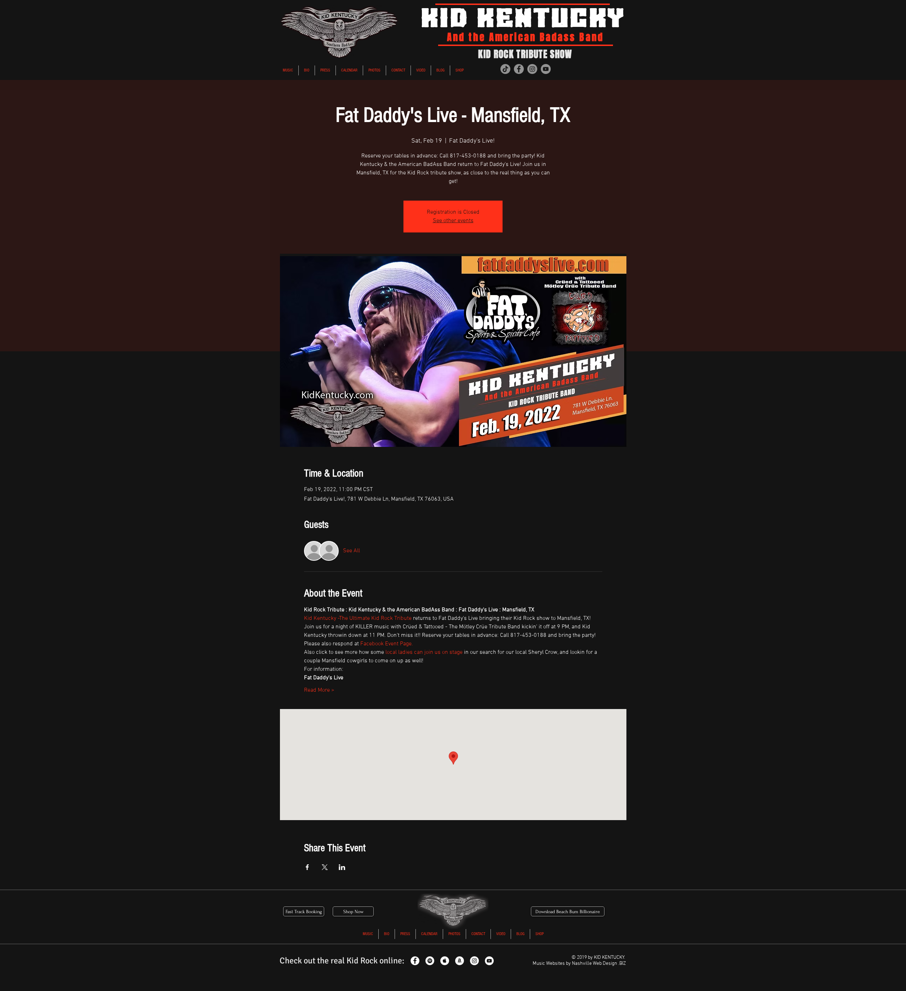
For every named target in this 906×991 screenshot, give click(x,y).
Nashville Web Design (594, 964)
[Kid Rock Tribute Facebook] (415, 960)
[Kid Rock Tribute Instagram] (474, 960)
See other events (453, 220)
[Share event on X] (324, 867)
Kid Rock (362, 960)
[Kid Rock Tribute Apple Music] (444, 960)
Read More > (319, 690)
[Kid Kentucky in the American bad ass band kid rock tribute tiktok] (505, 69)
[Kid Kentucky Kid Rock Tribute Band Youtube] (546, 69)
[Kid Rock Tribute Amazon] (459, 960)
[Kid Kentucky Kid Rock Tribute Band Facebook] (519, 69)
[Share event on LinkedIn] (342, 867)
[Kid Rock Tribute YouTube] (489, 960)
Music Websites (549, 964)
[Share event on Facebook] (307, 867)
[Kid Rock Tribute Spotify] (429, 960)
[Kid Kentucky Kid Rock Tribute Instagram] (532, 69)
